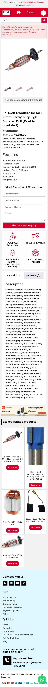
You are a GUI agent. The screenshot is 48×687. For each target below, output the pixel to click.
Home (5, 27)
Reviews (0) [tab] (33, 275)
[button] (40, 45)
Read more (12, 467)
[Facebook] (5, 583)
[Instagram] (23, 583)
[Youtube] (17, 583)
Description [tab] (14, 275)
